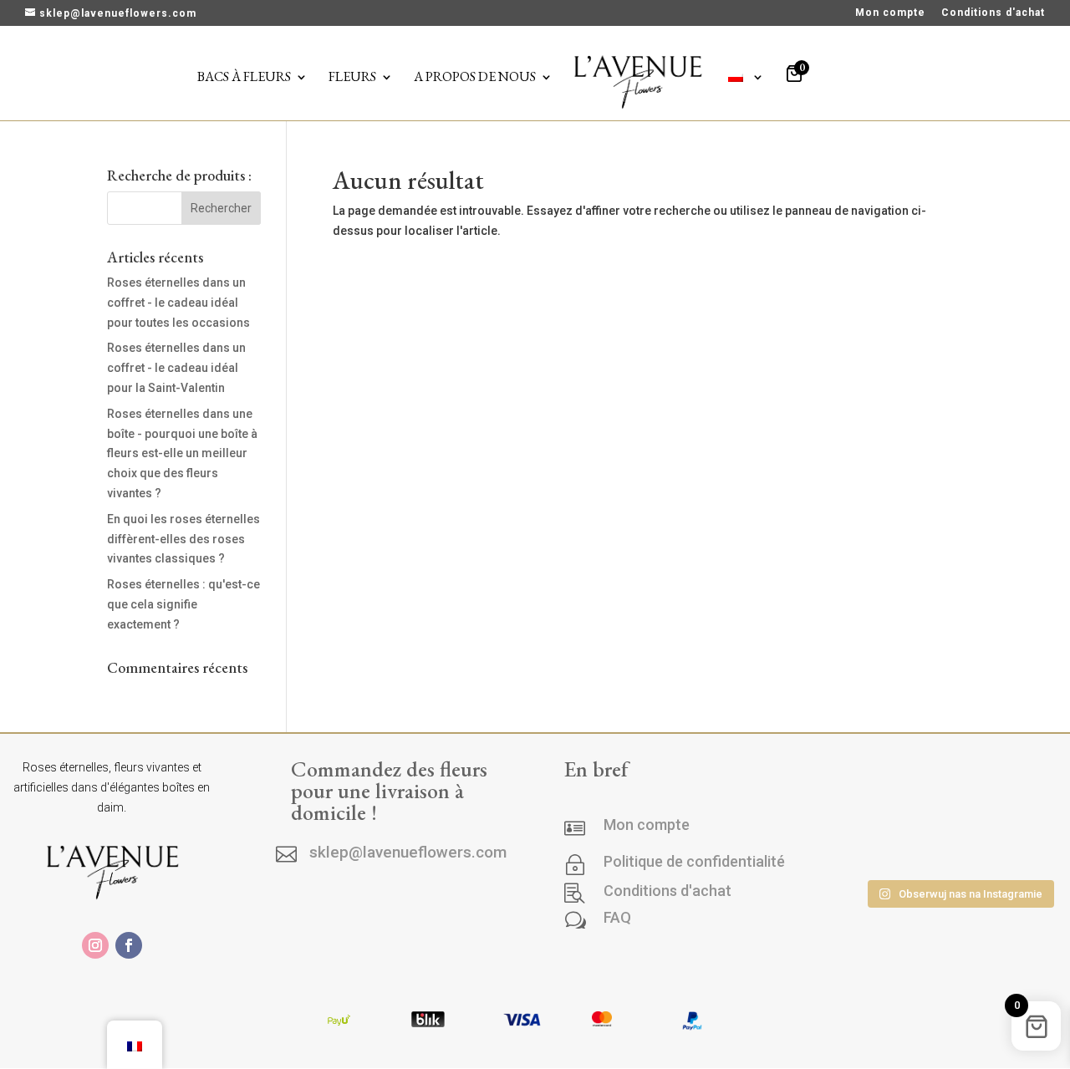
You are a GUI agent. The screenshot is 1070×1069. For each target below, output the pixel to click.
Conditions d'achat (993, 13)
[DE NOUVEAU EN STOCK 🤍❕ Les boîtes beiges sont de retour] (881, 798)
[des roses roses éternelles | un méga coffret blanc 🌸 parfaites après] (959, 798)
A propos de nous (475, 78)
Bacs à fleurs (244, 78)
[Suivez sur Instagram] (95, 945)
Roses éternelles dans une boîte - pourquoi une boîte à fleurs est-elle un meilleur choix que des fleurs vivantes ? (182, 453)
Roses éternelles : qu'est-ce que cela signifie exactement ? (183, 604)
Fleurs (352, 78)
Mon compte (890, 13)
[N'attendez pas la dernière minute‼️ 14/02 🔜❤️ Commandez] (881, 847)
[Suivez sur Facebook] (128, 945)
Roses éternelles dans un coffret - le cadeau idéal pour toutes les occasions (178, 302)
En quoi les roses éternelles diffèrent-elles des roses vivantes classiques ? (183, 539)
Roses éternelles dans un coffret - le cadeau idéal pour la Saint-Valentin (176, 368)
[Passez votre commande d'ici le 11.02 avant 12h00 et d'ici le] (959, 847)
